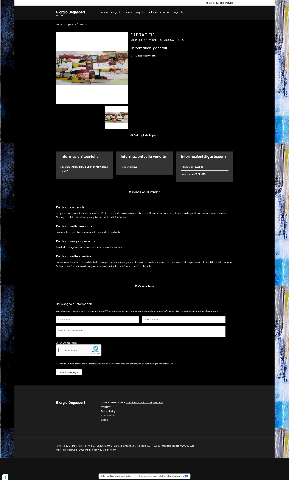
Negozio (139, 12)
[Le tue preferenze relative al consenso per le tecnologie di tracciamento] (5, 477)
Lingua (177, 12)
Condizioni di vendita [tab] (145, 192)
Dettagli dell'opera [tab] (145, 135)
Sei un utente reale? (66, 342)
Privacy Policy (108, 411)
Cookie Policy (108, 415)
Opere (128, 12)
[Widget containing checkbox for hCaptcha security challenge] (78, 350)
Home (104, 12)
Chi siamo (106, 406)
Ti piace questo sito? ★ (132, 402)
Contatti (164, 12)
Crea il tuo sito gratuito (220, 2)
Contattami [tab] (145, 286)
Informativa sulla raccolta (116, 476)
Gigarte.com (109, 449)
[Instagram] (57, 3)
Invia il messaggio (69, 372)
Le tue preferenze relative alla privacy (157, 476)
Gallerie (152, 12)
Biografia (116, 12)
